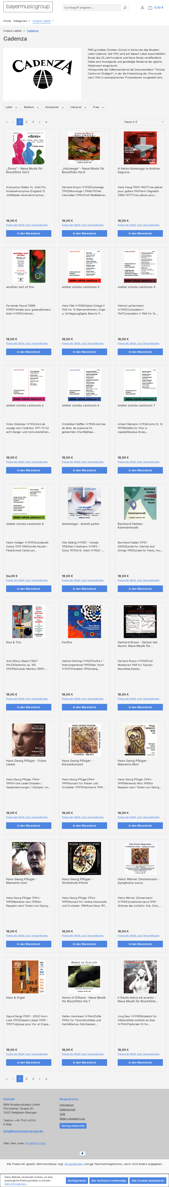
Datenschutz (67, 1109)
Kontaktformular (35, 1143)
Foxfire (67, 642)
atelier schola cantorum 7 (136, 405)
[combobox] (92, 7)
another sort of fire (20, 287)
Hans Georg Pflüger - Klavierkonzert (77, 762)
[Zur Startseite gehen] (28, 6)
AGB (62, 1114)
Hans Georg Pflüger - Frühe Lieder (26, 762)
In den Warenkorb (28, 233)
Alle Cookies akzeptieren (148, 1180)
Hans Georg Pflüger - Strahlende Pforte (77, 880)
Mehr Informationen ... (16, 1184)
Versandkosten (73, 1164)
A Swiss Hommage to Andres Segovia (139, 170)
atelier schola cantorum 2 (80, 287)
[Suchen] (125, 7)
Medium (29, 107)
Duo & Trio (13, 642)
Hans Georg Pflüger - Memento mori (21, 880)
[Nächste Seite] (39, 121)
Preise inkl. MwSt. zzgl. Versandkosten (27, 225)
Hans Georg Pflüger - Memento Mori (133, 762)
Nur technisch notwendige (109, 1180)
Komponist (52, 107)
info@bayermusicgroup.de (23, 1131)
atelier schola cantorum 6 (80, 405)
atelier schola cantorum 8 (25, 524)
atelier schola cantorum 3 (136, 287)
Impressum (67, 1105)
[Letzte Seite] (46, 121)
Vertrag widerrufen (73, 1125)
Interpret (76, 107)
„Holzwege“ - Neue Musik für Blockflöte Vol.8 (83, 170)
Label (9, 107)
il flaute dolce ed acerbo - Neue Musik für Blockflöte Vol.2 (137, 999)
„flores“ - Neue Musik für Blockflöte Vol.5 (24, 170)
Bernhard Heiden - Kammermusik (131, 525)
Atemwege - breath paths (80, 524)
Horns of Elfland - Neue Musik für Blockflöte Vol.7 (84, 999)
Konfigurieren (77, 1180)
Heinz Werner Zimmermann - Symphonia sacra (138, 880)
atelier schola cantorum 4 (25, 405)
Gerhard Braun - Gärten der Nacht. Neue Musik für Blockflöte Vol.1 (138, 644)
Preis (96, 107)
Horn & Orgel (15, 997)
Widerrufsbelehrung (72, 1118)
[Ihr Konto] (142, 7)
